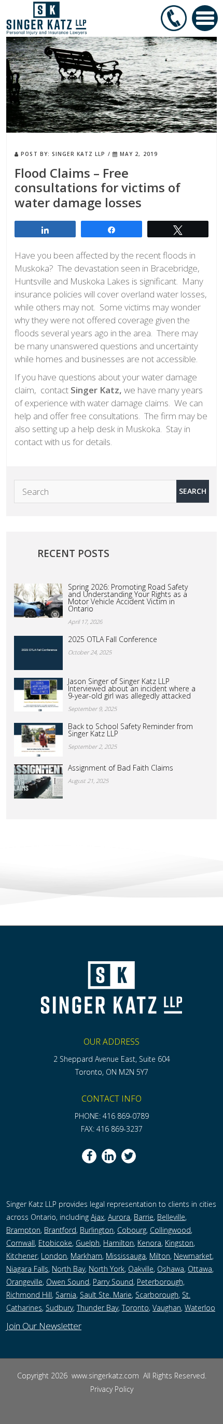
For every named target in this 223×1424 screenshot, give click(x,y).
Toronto (135, 1308)
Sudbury (59, 1308)
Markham (86, 1256)
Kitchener (21, 1256)
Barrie (144, 1217)
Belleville (171, 1217)
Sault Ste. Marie (106, 1295)
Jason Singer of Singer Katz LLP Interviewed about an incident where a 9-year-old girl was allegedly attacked (132, 689)
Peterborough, (161, 1282)
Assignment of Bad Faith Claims (120, 768)
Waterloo (200, 1308)
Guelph (88, 1243)
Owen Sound (67, 1282)
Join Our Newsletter (43, 1326)
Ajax (97, 1217)
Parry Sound (113, 1282)
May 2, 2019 (138, 154)
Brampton (23, 1230)
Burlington (97, 1230)
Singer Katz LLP (79, 154)
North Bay (68, 1269)
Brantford (60, 1230)
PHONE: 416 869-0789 (112, 1116)
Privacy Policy (111, 1389)
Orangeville (24, 1282)
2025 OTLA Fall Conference (112, 639)
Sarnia (65, 1295)
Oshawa (170, 1269)
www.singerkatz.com (106, 1375)
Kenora (149, 1243)
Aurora (119, 1217)
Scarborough (156, 1295)
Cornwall (20, 1243)
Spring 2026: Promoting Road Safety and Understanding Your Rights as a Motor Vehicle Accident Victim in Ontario (128, 598)
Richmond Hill (29, 1295)
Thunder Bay (97, 1308)
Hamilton (118, 1243)
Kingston (179, 1243)
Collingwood (170, 1230)
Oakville (141, 1269)
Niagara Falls (27, 1269)
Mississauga (126, 1256)
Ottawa (200, 1269)
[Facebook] (89, 1156)
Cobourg (131, 1230)
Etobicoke (55, 1243)
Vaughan (166, 1308)
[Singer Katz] (46, 17)
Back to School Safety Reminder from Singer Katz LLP (130, 730)
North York (106, 1269)
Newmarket (193, 1256)
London (54, 1256)
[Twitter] (128, 1156)
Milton (159, 1256)
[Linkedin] (109, 1156)
